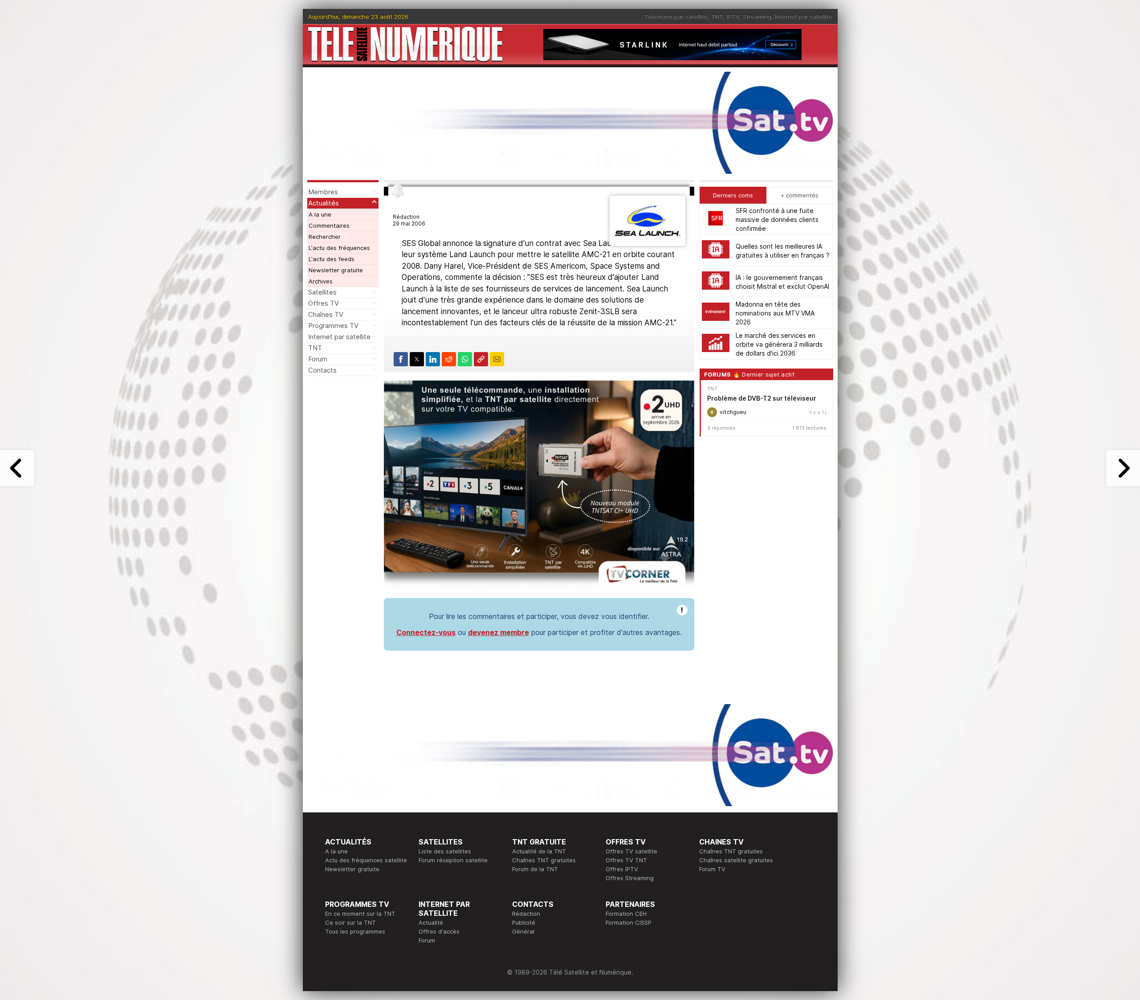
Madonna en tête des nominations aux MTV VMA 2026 (775, 312)
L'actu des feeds (331, 258)
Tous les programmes (355, 931)
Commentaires (329, 225)
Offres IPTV (622, 869)
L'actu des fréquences (339, 247)
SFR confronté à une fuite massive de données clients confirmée (777, 219)
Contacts (322, 370)
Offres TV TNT (626, 860)
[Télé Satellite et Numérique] (405, 44)
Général (523, 931)
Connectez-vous (426, 632)
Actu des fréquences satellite (366, 860)
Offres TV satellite (631, 851)
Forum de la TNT (535, 869)
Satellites (322, 292)
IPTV (733, 16)
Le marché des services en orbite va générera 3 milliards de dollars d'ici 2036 (779, 344)
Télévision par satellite (676, 16)
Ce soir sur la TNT (350, 922)
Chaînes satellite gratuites (736, 860)
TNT (717, 16)
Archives (321, 281)
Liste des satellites (445, 851)
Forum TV (712, 869)
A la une (320, 214)
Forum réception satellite (453, 860)
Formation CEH (626, 913)
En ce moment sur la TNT (360, 913)
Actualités (323, 203)
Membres (323, 192)
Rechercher (325, 236)
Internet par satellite (803, 16)
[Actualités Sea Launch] (647, 243)
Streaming (757, 16)
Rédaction (526, 913)
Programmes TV (333, 325)
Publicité (523, 922)
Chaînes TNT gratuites (544, 860)
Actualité (431, 922)
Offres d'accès (439, 931)
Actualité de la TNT (539, 851)
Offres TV (323, 303)
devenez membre (498, 632)
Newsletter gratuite (336, 270)
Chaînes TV (325, 314)
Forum (317, 359)
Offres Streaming (630, 877)
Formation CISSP (628, 922)
